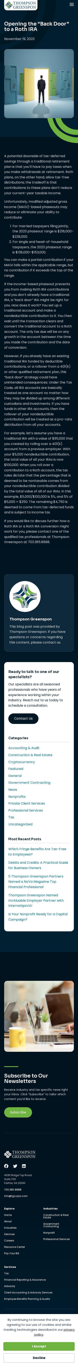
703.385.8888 (12, 1189)
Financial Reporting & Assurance (25, 1280)
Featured (15, 768)
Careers (9, 1240)
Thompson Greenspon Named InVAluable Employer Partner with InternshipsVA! (36, 900)
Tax (11, 817)
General (15, 775)
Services (9, 1234)
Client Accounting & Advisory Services (28, 1292)
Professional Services (25, 810)
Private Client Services (26, 803)
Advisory (9, 1286)
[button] (18, 1112)
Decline (39, 1358)
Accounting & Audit (24, 748)
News (12, 789)
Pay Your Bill (11, 1253)
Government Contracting (29, 782)
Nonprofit (49, 1233)
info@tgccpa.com (16, 1196)
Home (8, 1215)
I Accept (39, 1346)
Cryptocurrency (21, 762)
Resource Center (14, 1247)
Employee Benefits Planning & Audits (27, 1299)
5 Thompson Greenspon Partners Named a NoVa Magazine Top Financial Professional (35, 881)
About (8, 1221)
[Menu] (72, 5)
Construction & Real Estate (30, 755)
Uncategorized (20, 824)
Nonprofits (17, 796)
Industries (10, 1228)
